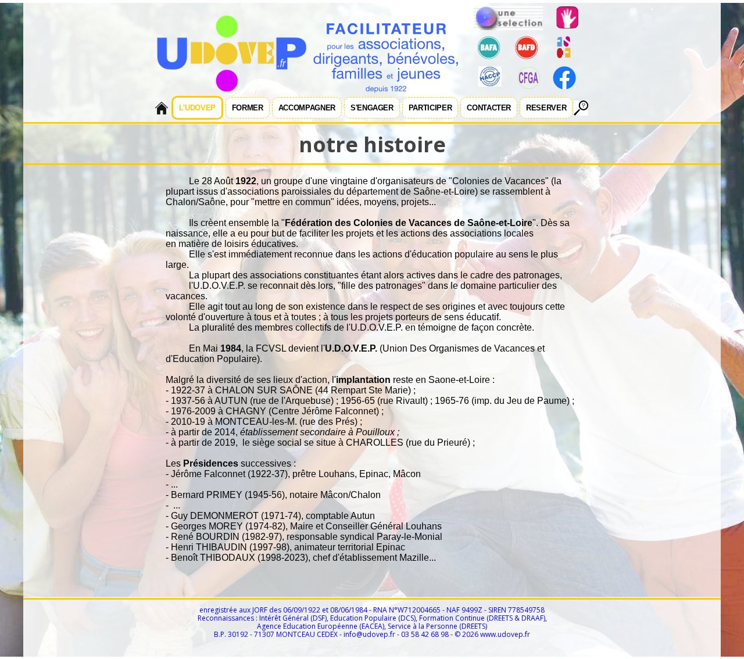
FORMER (247, 107)
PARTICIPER (430, 107)
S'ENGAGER (372, 107)
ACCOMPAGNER (306, 107)
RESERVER (546, 107)
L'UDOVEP (197, 107)
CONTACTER (489, 107)
